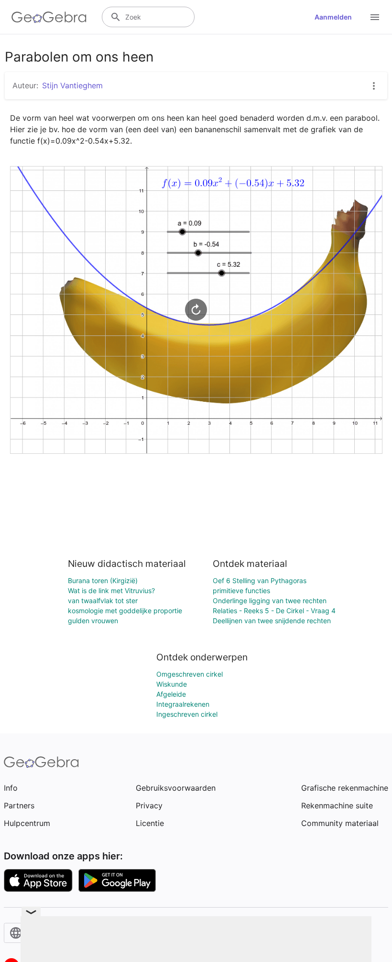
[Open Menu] (375, 17)
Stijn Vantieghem (72, 85)
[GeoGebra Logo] (49, 17)
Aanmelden (333, 17)
